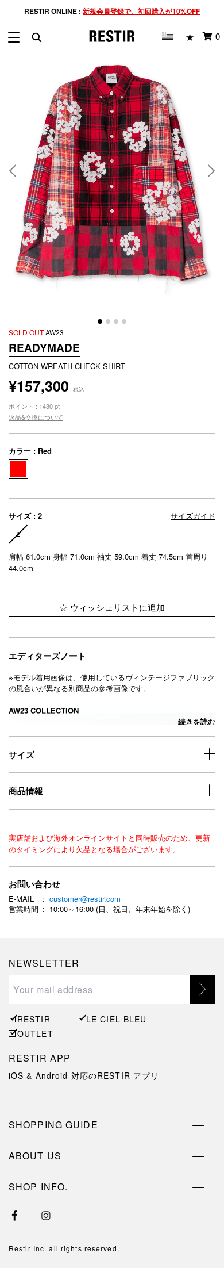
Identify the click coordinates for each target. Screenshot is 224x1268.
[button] (17, 171)
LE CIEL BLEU (115, 1019)
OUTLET (35, 1033)
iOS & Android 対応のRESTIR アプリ (84, 1075)
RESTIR (34, 1019)
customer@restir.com (85, 898)
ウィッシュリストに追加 (116, 607)
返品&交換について (36, 417)
